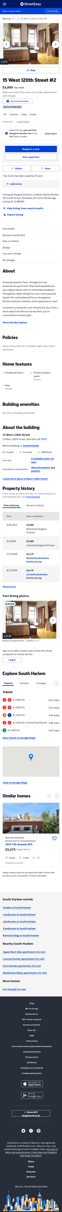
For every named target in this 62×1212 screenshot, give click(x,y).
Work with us (31, 1014)
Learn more (51, 133)
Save (47, 168)
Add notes (16, 183)
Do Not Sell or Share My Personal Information (32, 1046)
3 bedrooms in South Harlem (19, 928)
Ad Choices (32, 1062)
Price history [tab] (11, 505)
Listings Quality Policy (32, 1073)
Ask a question (31, 157)
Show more (9, 586)
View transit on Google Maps (19, 737)
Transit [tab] (8, 683)
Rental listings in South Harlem (21, 935)
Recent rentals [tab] (35, 505)
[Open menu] (4, 4)
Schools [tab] (24, 683)
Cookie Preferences (32, 1051)
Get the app (52, 11)
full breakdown (33, 497)
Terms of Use (32, 1041)
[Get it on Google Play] (32, 1095)
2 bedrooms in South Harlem (19, 921)
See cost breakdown (19, 101)
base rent (22, 849)
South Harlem (23, 121)
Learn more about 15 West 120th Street (25, 478)
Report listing (15, 214)
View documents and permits (43, 469)
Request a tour (31, 149)
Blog (32, 1003)
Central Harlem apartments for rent (24, 958)
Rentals (7, 18)
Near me (32, 1030)
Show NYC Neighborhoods (31, 1113)
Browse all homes (31, 1025)
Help (32, 1035)
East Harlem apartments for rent (22, 965)
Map (33, 70)
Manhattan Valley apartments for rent (25, 972)
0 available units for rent (42, 460)
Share (18, 168)
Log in (12, 659)
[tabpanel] (31, 550)
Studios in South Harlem (17, 907)
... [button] (16, 18)
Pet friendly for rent (14, 989)
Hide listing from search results (25, 208)
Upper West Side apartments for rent (24, 951)
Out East (31, 1176)
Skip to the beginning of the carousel (31, 870)
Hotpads (31, 1171)
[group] (31, 835)
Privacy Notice (31, 1057)
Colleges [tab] (41, 683)
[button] (56, 683)
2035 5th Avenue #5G (18, 844)
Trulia (31, 1166)
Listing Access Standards (32, 1068)
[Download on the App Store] (32, 1083)
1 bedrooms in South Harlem (19, 914)
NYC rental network (31, 1019)
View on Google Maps (15, 782)
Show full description (15, 322)
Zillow (31, 1161)
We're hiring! (31, 1008)
